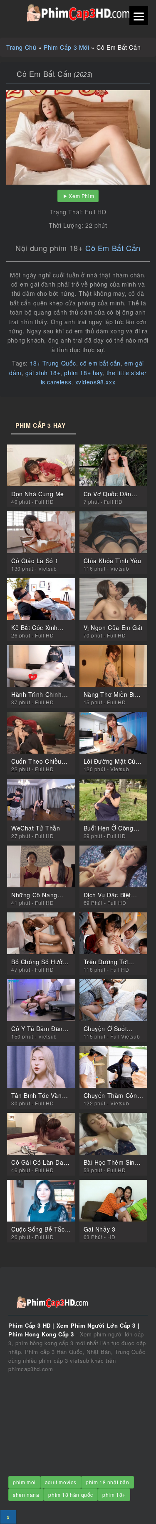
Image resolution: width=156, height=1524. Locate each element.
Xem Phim (81, 195)
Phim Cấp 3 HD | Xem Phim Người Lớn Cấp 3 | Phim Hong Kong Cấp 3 (78, 13)
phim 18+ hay (83, 372)
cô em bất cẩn (100, 363)
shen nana (26, 1494)
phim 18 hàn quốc (70, 1494)
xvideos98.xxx (95, 382)
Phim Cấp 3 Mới (66, 47)
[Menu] (138, 15)
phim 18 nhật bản (107, 1482)
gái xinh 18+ (42, 372)
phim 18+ (114, 1494)
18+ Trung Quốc (53, 363)
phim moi (24, 1482)
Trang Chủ (21, 47)
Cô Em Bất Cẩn (113, 247)
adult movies (61, 1482)
